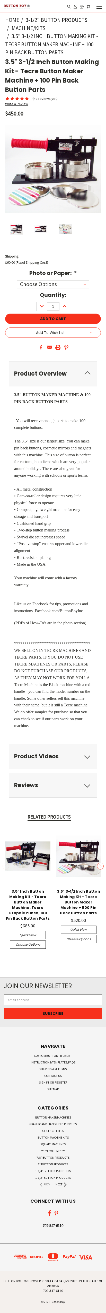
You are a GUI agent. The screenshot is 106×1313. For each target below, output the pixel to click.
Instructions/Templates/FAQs (53, 1062)
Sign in (44, 1082)
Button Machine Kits (53, 1137)
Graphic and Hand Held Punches (53, 1124)
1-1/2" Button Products (53, 1177)
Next (100, 866)
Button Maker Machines (53, 1117)
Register (61, 1082)
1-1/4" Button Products (53, 1171)
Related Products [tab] (49, 817)
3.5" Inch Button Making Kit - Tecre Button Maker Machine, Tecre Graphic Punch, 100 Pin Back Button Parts (28, 905)
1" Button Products (53, 1164)
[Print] (57, 347)
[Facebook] (40, 347)
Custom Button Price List (53, 1056)
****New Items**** (53, 1151)
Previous (6, 866)
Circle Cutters (53, 1131)
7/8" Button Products (53, 1157)
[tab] (53, 756)
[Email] (49, 347)
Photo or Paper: (53, 273)
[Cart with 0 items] (88, 6)
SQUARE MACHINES (53, 1144)
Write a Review (16, 104)
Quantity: (53, 295)
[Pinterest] (66, 347)
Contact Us (53, 1076)
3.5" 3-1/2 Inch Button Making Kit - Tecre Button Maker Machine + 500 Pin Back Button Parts (78, 902)
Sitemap (53, 1089)
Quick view (28, 935)
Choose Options (28, 944)
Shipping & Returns (53, 1069)
